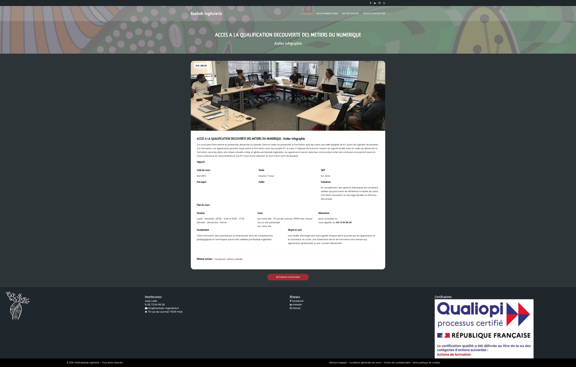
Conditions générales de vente (365, 362)
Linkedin (238, 259)
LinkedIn (297, 304)
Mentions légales (338, 362)
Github (296, 308)
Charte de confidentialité (397, 362)
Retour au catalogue (288, 277)
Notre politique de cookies (426, 362)
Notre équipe (350, 13)
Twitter (229, 259)
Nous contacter (374, 13)
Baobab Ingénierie (206, 13)
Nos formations (327, 13)
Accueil (307, 13)
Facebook (220, 259)
